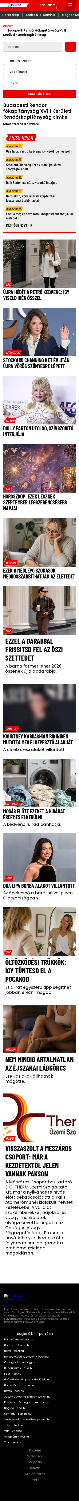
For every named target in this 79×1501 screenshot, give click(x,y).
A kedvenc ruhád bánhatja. (32, 824)
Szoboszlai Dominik (40, 15)
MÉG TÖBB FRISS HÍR (19, 225)
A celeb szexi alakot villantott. (34, 749)
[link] (8, 284)
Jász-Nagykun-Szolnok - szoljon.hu (27, 1396)
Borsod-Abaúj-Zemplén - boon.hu (26, 1356)
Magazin (35, 1462)
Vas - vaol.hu (13, 1431)
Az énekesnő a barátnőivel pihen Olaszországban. (38, 895)
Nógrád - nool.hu (15, 1408)
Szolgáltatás (35, 1474)
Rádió (35, 1480)
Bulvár (35, 1468)
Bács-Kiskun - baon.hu (19, 1339)
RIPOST (8, 26)
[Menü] (70, 5)
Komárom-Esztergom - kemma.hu (26, 1402)
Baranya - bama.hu (17, 1345)
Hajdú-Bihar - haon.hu (19, 1385)
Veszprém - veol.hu (16, 1436)
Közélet (35, 1450)
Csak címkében (39, 94)
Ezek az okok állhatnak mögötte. (29, 1079)
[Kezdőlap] (14, 5)
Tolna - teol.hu (13, 1425)
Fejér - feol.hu (12, 1374)
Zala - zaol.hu (13, 1442)
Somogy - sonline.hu (17, 1414)
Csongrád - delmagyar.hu (21, 1362)
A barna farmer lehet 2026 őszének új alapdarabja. (33, 669)
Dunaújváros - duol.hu (18, 1368)
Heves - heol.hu (14, 1391)
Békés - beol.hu (14, 1351)
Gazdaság (35, 1456)
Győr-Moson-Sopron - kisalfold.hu (26, 1379)
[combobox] (35, 61)
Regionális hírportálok (35, 1334)
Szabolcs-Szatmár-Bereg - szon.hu (27, 1419)
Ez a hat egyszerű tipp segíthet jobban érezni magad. (38, 990)
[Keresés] (60, 5)
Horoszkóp (10, 15)
